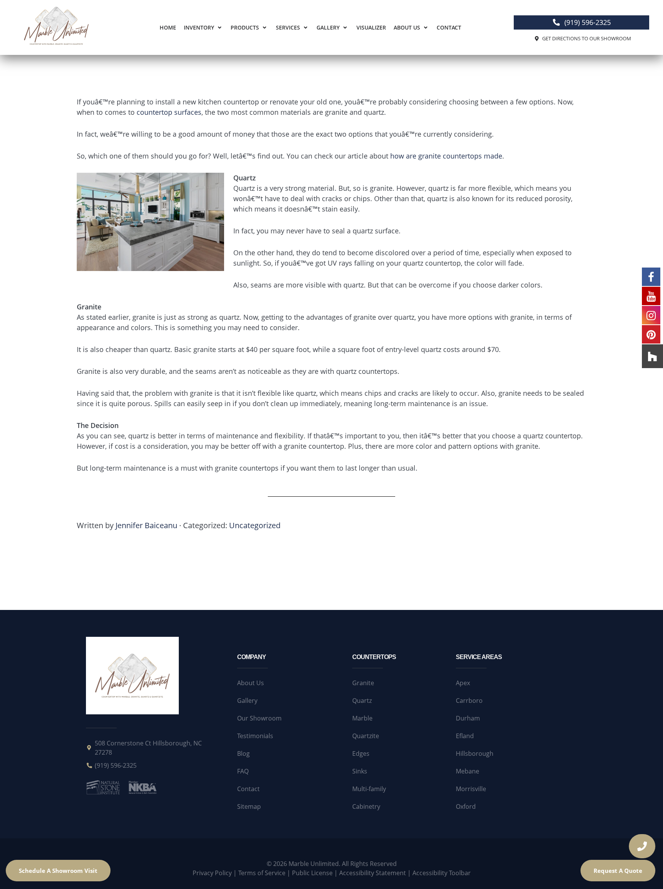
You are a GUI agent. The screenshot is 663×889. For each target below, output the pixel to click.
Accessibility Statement (372, 873)
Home (168, 27)
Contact (449, 27)
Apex (463, 683)
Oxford (466, 806)
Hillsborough (474, 753)
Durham (468, 718)
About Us (407, 27)
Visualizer (371, 27)
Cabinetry (366, 806)
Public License (312, 873)
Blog (243, 753)
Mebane (467, 771)
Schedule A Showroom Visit (58, 870)
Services (288, 27)
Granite (363, 683)
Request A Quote (618, 870)
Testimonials (255, 736)
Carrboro (469, 700)
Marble (362, 718)
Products (245, 27)
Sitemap (249, 806)
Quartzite (365, 736)
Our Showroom (259, 718)
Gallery (328, 27)
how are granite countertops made (446, 155)
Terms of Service (261, 873)
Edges (360, 753)
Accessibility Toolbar (441, 873)
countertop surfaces (169, 112)
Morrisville (471, 789)
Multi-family (369, 789)
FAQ (243, 771)
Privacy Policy (212, 873)
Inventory (199, 27)
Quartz (362, 700)
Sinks (359, 771)
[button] (203, 27)
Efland (465, 736)
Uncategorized (254, 525)
